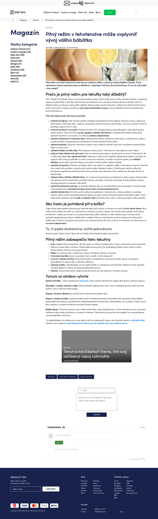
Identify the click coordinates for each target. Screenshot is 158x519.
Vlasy (95, 483)
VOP (128, 483)
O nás (116, 481)
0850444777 (89, 3)
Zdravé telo (97, 490)
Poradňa (117, 483)
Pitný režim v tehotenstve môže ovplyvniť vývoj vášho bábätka (69, 20)
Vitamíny (96, 481)
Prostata (84, 486)
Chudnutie (97, 486)
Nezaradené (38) (18, 75)
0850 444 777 (100, 509)
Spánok (83, 490)
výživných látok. (138, 320)
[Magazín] (17, 12)
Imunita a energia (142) (20, 52)
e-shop (109, 12)
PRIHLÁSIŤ (51, 489)
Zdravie (36, 20)
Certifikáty (118, 488)
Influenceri (130, 490)
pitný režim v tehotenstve (68, 377)
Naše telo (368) (17, 55)
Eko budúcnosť (132, 493)
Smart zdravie (98, 493)
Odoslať (96, 414)
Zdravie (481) (16, 61)
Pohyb (83, 488)
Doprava (130, 481)
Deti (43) (14, 78)
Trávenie (96, 488)
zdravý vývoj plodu (86, 377)
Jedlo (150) (15, 66)
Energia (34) (15, 63)
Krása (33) (15, 58)
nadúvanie (83, 281)
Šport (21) (14, 72)
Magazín (23, 20)
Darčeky (130, 486)
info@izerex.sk (76, 3)
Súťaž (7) (14, 81)
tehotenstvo (51, 377)
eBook (129, 488)
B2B (115, 498)
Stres (83, 493)
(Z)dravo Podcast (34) (20, 49)
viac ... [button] (122, 512)
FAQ (115, 495)
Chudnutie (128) (17, 69)
